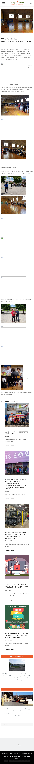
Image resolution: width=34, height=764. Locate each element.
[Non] (32, 757)
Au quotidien (4, 36)
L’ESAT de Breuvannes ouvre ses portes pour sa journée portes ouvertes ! (16, 635)
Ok (6, 761)
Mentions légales (17, 745)
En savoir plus (10, 446)
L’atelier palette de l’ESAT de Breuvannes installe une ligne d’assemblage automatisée (16, 535)
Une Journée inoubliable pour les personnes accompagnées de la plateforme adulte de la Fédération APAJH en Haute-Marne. (16, 484)
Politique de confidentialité (19, 761)
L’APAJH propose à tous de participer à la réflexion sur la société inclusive (17, 586)
